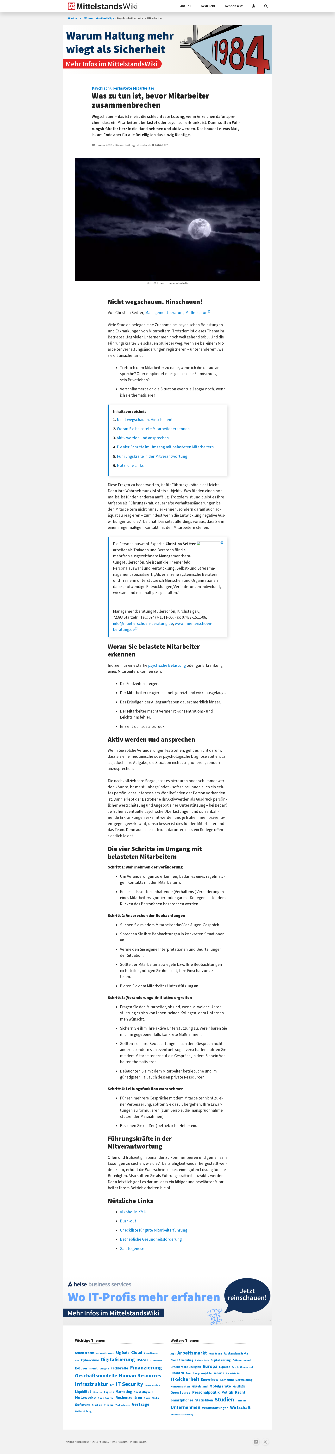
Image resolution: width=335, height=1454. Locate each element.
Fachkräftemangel (242, 1367)
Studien (224, 1400)
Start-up (97, 1405)
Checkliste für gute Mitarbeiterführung (153, 1230)
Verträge (140, 1404)
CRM (77, 1360)
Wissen (88, 18)
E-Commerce (155, 1360)
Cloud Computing (182, 1360)
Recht (240, 1392)
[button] (266, 6)
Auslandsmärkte (236, 1353)
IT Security (129, 1384)
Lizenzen (97, 1392)
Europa (210, 1366)
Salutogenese (132, 1249)
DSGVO (142, 1360)
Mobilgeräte (220, 1386)
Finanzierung (146, 1368)
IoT (112, 1385)
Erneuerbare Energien (186, 1367)
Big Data (123, 1352)
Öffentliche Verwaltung (182, 1414)
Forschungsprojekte (199, 1373)
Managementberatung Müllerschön (176, 313)
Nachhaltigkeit (143, 1392)
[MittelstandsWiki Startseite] (102, 6)
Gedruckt (208, 6)
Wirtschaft (240, 1407)
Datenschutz (202, 1360)
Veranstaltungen (215, 1408)
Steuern (109, 1405)
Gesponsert (234, 6)
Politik (227, 1392)
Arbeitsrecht (85, 1352)
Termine (241, 1401)
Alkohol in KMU (133, 1212)
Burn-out (128, 1221)
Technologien (122, 1405)
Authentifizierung (105, 1353)
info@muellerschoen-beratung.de (143, 623)
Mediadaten (138, 1441)
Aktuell (185, 6)
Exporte (224, 1367)
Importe (218, 1373)
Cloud (136, 1352)
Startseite (74, 18)
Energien (104, 1368)
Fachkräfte (119, 1368)
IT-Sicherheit (185, 1379)
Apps (173, 1353)
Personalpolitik (206, 1392)
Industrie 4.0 (232, 1373)
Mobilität (239, 1386)
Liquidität (83, 1391)
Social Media (151, 1398)
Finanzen (177, 1373)
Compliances (151, 1353)
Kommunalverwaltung (236, 1380)
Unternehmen (185, 1407)
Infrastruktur (91, 1384)
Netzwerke (85, 1398)
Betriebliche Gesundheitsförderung (151, 1239)
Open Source (106, 1398)
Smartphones (182, 1400)
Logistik (109, 1392)
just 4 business (79, 1441)
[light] (253, 6)
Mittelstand (200, 1387)
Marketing (124, 1391)
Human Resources (140, 1376)
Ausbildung (215, 1353)
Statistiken (204, 1400)
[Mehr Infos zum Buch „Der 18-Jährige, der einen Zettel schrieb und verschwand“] (167, 49)
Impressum (120, 1441)
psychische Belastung (167, 665)
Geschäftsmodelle (96, 1376)
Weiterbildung (83, 1411)
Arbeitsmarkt (192, 1352)
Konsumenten (152, 1385)
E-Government (86, 1368)
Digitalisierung (118, 1359)
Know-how (209, 1379)
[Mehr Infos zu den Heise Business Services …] (167, 1300)
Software (82, 1404)
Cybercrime (90, 1360)
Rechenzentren (128, 1397)
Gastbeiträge (105, 18)
